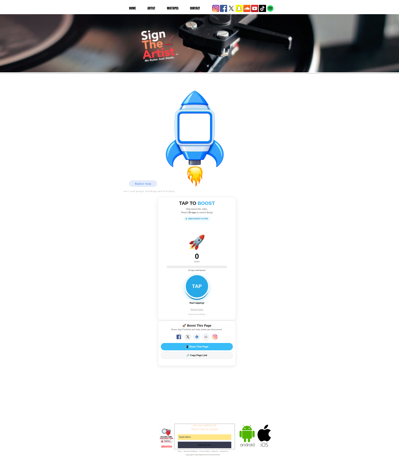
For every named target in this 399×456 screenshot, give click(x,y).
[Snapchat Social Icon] (239, 8)
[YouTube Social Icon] (254, 8)
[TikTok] (262, 8)
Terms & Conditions (190, 451)
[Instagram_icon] (215, 8)
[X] (231, 8)
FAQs (180, 451)
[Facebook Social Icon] (223, 8)
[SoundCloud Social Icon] (246, 8)
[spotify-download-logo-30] (270, 8)
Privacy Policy (204, 451)
